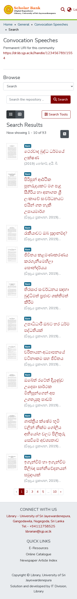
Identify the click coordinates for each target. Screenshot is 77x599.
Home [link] (8, 24)
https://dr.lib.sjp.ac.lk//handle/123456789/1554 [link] (38, 56)
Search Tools (58, 114)
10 (54, 492)
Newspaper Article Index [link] (38, 560)
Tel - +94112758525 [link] (38, 526)
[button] (30, 9)
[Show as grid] (19, 114)
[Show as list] (10, 114)
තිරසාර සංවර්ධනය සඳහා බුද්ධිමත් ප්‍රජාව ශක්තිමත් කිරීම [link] (46, 296)
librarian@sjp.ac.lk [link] (38, 531)
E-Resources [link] (38, 548)
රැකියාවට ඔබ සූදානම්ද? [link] (45, 233)
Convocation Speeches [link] (51, 24)
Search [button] (62, 99)
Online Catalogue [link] (38, 554)
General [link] (23, 24)
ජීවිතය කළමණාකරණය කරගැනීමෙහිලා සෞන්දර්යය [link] (46, 261)
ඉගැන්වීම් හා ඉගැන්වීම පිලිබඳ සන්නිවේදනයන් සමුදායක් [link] (45, 468)
